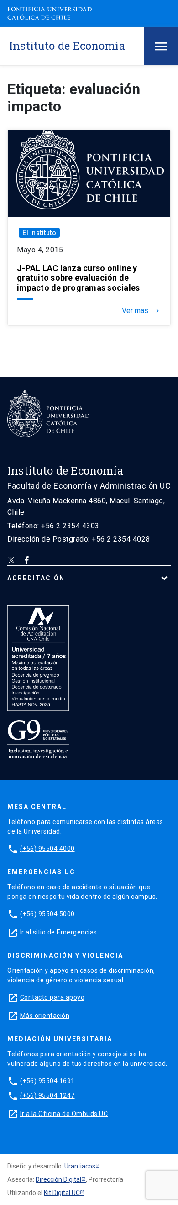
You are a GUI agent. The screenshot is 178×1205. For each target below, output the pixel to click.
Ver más (141, 310)
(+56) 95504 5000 (47, 914)
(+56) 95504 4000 (47, 848)
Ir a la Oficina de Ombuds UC (64, 1113)
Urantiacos (79, 1166)
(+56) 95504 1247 (47, 1095)
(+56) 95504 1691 (47, 1081)
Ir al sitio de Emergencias (58, 932)
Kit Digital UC (62, 1192)
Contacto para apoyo (52, 997)
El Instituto (39, 232)
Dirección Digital (58, 1179)
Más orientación (45, 1015)
